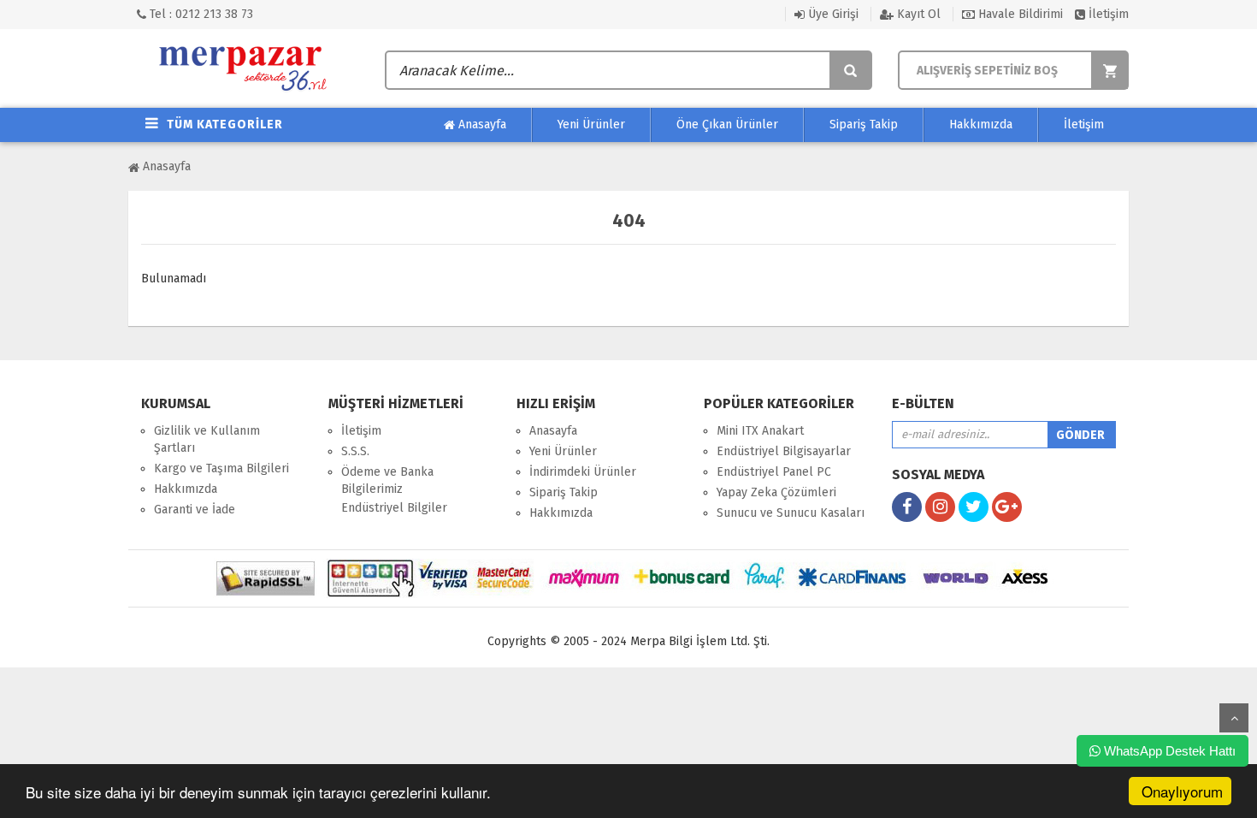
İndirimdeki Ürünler (582, 472)
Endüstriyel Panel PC (774, 472)
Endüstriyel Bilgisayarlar (784, 451)
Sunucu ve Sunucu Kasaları (791, 513)
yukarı (1233, 717)
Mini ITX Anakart (760, 431)
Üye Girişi (832, 14)
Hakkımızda (980, 124)
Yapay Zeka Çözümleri (776, 492)
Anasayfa (480, 124)
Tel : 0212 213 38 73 (199, 14)
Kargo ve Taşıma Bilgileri (221, 468)
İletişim (1107, 14)
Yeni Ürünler (591, 124)
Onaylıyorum (1182, 791)
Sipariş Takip (863, 124)
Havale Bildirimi (1019, 14)
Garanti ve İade (194, 509)
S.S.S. (355, 451)
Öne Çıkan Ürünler (727, 124)
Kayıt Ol (917, 14)
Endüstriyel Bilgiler (394, 508)
